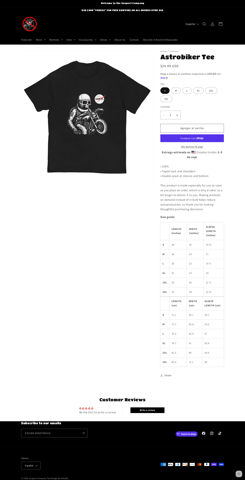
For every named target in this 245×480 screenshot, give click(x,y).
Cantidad (165, 106)
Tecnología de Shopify (57, 478)
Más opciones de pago (192, 146)
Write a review (147, 410)
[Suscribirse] (83, 433)
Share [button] (167, 375)
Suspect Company (37, 478)
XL (198, 90)
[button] (40, 39)
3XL (166, 99)
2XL (211, 90)
